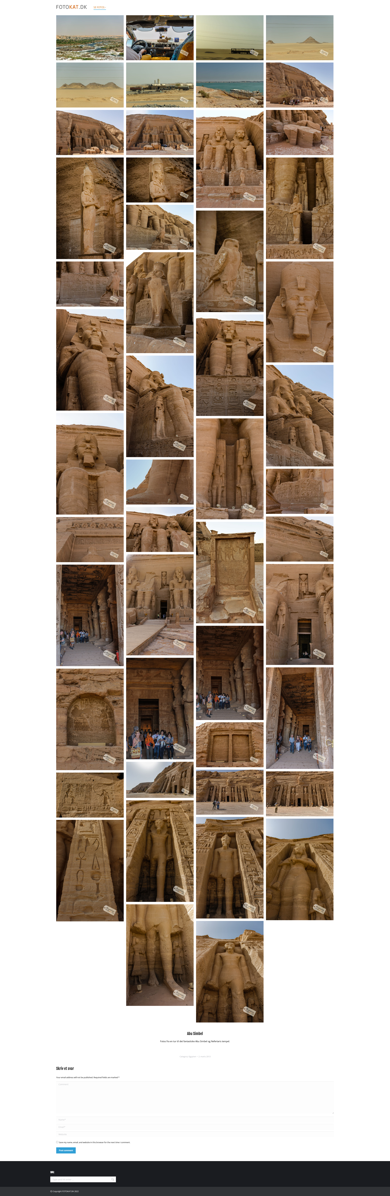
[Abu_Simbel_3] (230, 37)
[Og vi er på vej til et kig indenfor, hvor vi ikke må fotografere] (299, 614)
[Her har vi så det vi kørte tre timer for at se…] (299, 85)
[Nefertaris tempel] (160, 851)
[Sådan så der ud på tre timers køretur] (90, 85)
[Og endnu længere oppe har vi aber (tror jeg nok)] (90, 539)
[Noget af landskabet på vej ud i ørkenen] (90, 37)
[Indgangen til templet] (160, 604)
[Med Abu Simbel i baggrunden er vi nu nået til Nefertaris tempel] (160, 780)
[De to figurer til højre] (230, 159)
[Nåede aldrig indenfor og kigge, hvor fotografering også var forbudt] (299, 793)
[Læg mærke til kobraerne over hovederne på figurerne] (299, 539)
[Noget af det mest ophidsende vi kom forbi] (160, 85)
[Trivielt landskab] (299, 37)
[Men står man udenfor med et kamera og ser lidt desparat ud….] (90, 615)
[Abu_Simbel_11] (299, 132)
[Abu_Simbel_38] (299, 718)
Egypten (192, 1056)
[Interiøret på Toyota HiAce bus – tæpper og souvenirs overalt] (160, 37)
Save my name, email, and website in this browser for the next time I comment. (94, 1142)
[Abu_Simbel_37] (160, 708)
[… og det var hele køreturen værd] (90, 132)
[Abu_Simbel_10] (160, 132)
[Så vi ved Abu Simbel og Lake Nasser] (230, 85)
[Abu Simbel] (90, 208)
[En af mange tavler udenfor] (90, 719)
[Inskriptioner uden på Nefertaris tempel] (90, 795)
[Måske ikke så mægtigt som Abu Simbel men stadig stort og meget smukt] (230, 792)
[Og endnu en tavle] (230, 744)
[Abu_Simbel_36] (230, 673)
